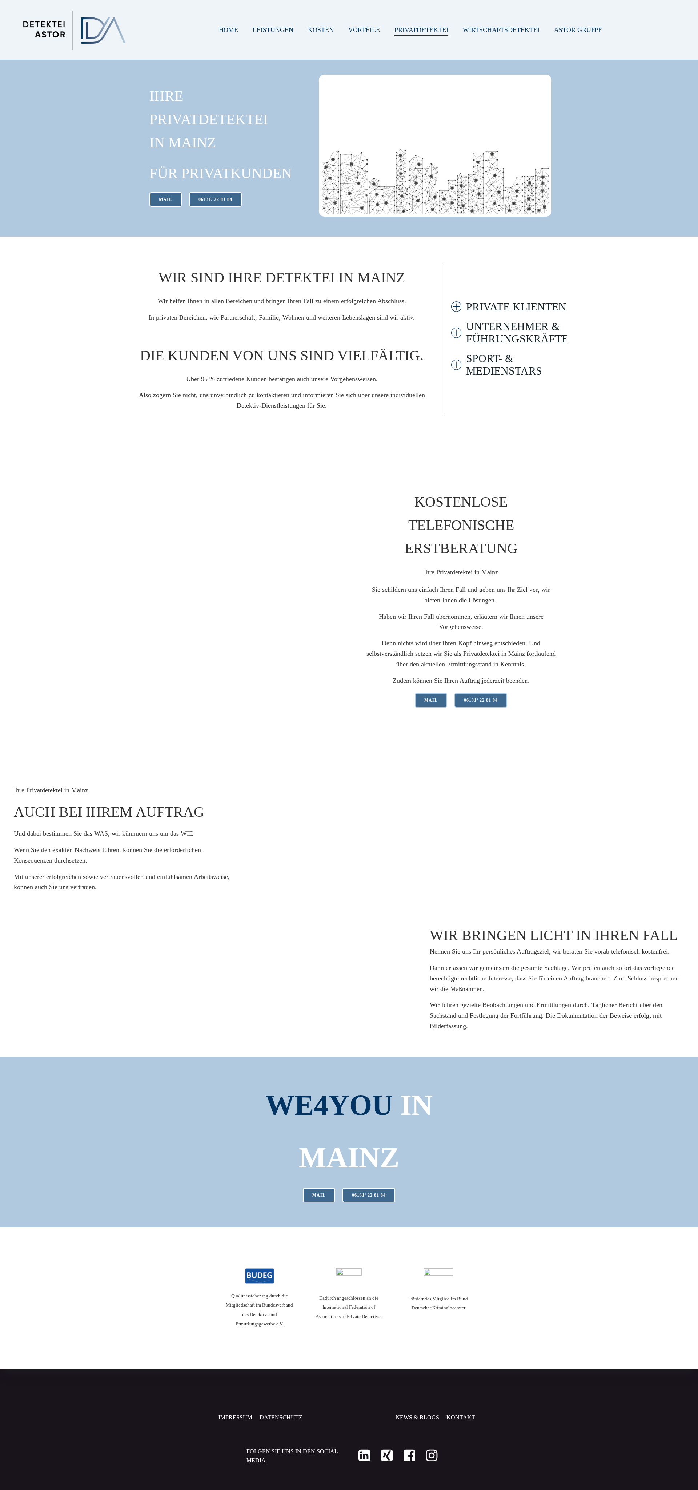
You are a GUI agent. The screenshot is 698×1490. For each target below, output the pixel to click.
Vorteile (364, 29)
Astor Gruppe (578, 29)
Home (228, 29)
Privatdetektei (421, 29)
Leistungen (273, 29)
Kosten (321, 29)
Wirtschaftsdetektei (501, 29)
